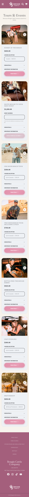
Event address (8, 113)
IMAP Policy (14, 451)
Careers (14, 454)
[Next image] (24, 34)
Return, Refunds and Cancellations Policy (14, 444)
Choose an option (9, 55)
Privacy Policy (14, 437)
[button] (2, 4)
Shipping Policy (14, 447)
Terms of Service (14, 441)
